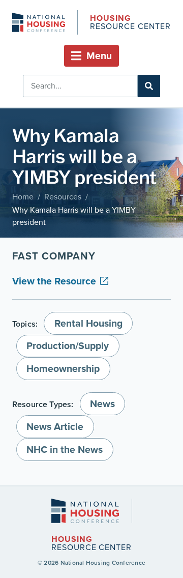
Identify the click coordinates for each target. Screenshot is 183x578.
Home (23, 197)
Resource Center (130, 23)
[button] (91, 56)
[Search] (149, 86)
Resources (62, 197)
